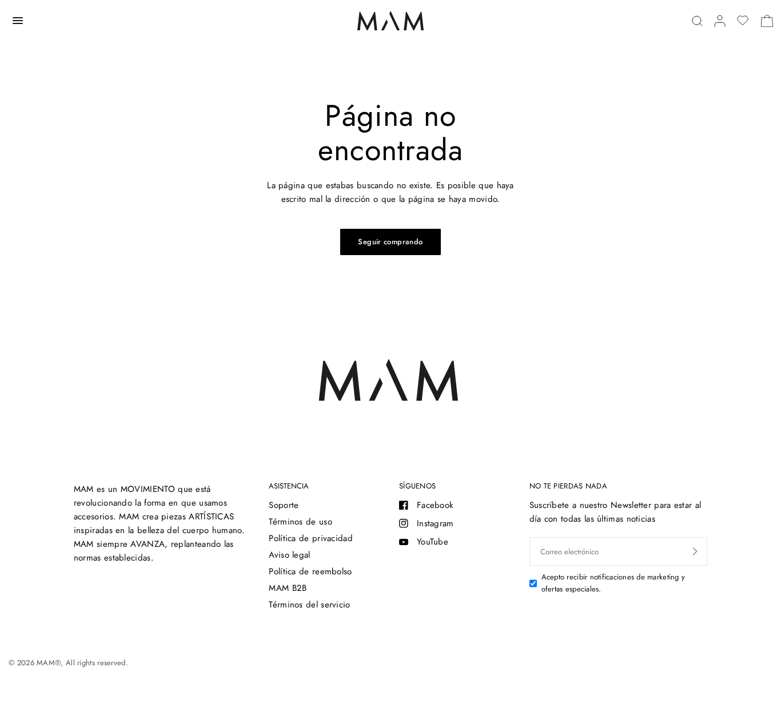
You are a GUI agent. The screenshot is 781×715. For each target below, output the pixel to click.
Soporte (283, 505)
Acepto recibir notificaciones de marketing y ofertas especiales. (613, 582)
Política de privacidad (311, 538)
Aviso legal (289, 555)
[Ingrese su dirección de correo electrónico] (695, 551)
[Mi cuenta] (719, 21)
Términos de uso (300, 521)
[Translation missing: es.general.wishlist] (742, 20)
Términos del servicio (309, 604)
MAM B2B (287, 588)
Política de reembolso (310, 571)
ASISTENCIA (289, 486)
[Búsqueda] (697, 20)
